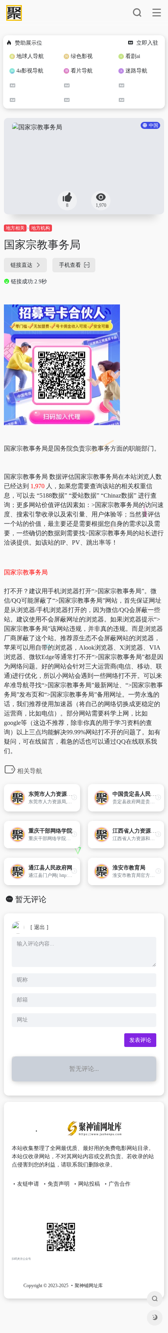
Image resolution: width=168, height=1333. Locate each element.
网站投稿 (89, 1184)
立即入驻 (147, 43)
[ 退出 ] (39, 927)
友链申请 (28, 1184)
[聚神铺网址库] (93, 1132)
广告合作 (119, 1184)
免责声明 (59, 1184)
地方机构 (40, 228)
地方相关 (15, 228)
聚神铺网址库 (89, 1285)
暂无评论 (30, 899)
